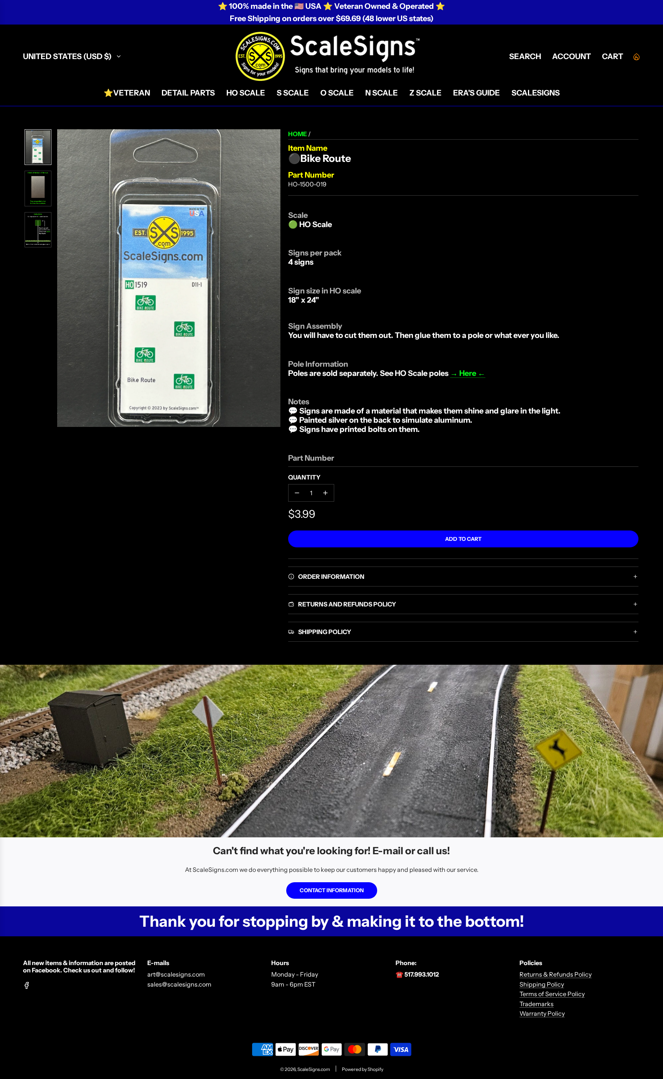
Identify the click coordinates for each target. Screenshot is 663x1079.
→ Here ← (467, 373)
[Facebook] (26, 985)
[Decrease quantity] (297, 492)
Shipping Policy (542, 984)
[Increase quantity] (325, 492)
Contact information (332, 890)
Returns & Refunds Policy (556, 974)
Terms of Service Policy (552, 994)
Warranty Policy (542, 1013)
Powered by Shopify (362, 1069)
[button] (63, 278)
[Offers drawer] (636, 56)
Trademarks (537, 1004)
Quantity (304, 477)
